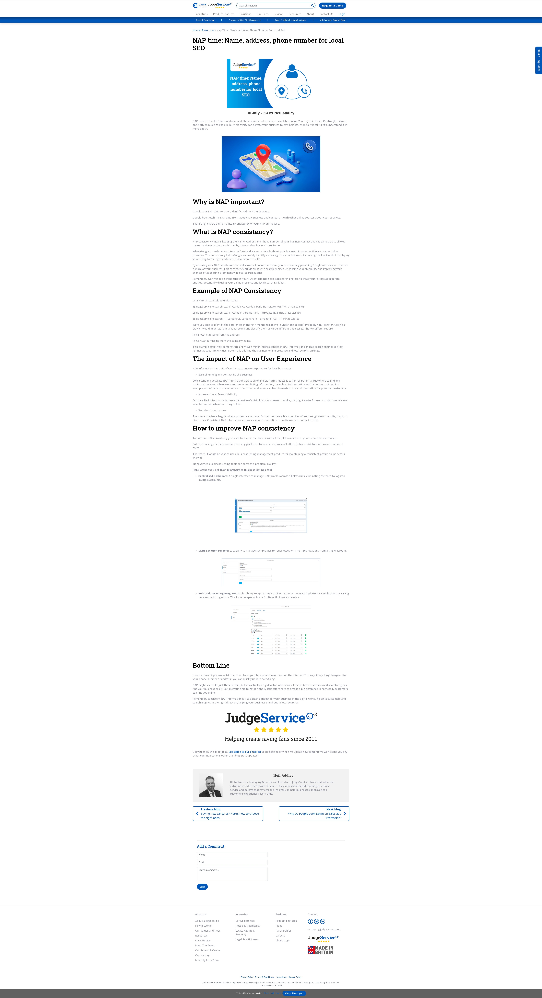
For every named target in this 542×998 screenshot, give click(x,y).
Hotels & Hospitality (247, 925)
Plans (279, 925)
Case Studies (203, 940)
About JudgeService (207, 920)
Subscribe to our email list (245, 751)
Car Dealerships (245, 920)
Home (196, 30)
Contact (313, 914)
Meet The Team (204, 945)
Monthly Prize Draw (207, 960)
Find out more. (273, 993)
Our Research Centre (207, 950)
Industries (201, 14)
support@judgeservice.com (324, 929)
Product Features (223, 14)
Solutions (245, 14)
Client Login (283, 940)
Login (341, 14)
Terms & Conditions (264, 977)
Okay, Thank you (294, 993)
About (310, 14)
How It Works (203, 925)
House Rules (281, 977)
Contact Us (326, 14)
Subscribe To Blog (538, 61)
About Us (201, 914)
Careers (280, 935)
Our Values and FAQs (208, 930)
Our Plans (262, 14)
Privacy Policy (247, 977)
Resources (295, 14)
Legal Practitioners (247, 939)
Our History (202, 955)
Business (281, 914)
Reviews (278, 14)
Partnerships (283, 930)
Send (202, 886)
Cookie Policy (295, 977)
